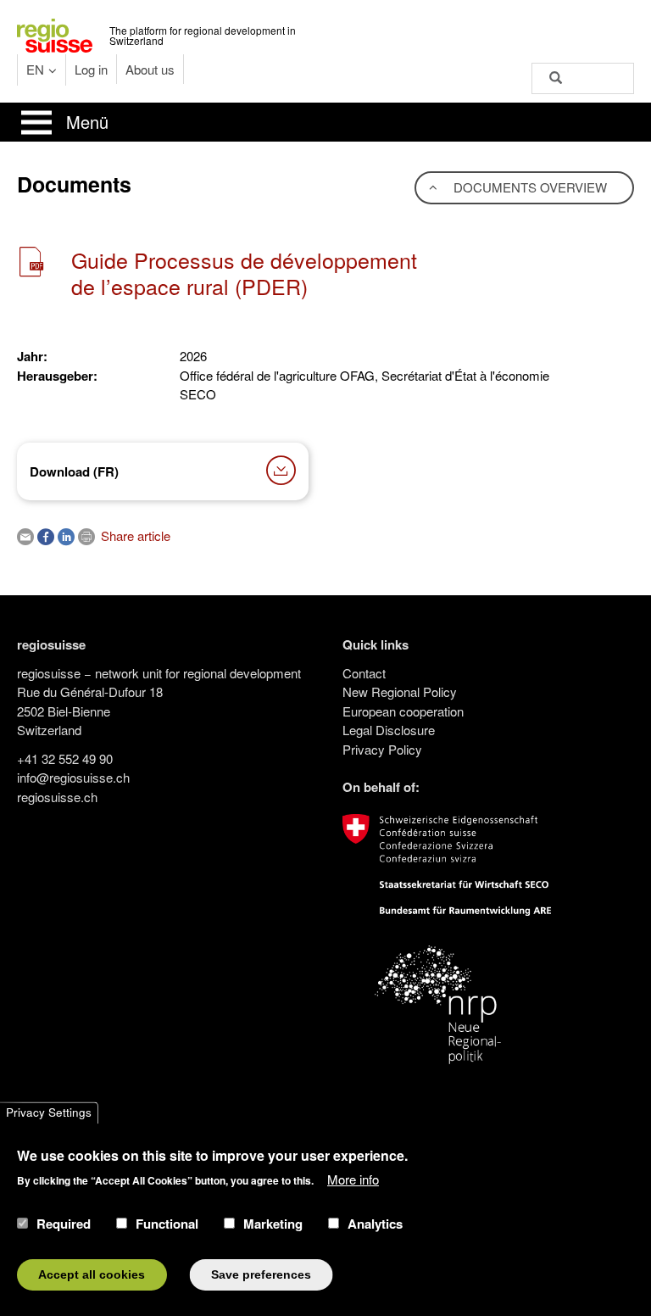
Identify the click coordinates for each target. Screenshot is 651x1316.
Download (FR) (74, 471)
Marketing (273, 1223)
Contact (364, 673)
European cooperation (403, 711)
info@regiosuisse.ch (73, 777)
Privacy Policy (382, 749)
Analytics (375, 1223)
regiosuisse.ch (57, 797)
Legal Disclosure (388, 730)
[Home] (54, 33)
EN (35, 69)
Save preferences (261, 1275)
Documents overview (528, 187)
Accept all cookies (91, 1275)
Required (63, 1223)
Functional (167, 1223)
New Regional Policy (399, 691)
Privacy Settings (49, 1113)
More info (353, 1179)
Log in (91, 69)
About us (150, 69)
